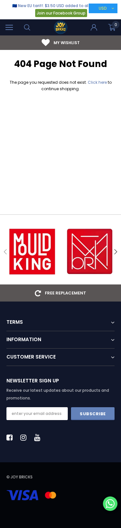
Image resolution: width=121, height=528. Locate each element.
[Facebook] (11, 437)
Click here (98, 82)
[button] (110, 504)
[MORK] (89, 251)
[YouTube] (39, 437)
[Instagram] (25, 437)
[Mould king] (31, 251)
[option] (60, 43)
